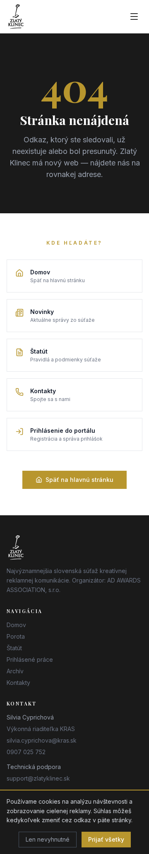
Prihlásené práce (30, 659)
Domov (16, 624)
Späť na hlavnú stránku (79, 479)
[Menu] (134, 16)
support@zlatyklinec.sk (38, 778)
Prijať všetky (106, 839)
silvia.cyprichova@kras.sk (42, 740)
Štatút (14, 647)
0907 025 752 (26, 751)
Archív (15, 671)
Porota (16, 636)
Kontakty (18, 682)
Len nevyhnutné (48, 839)
